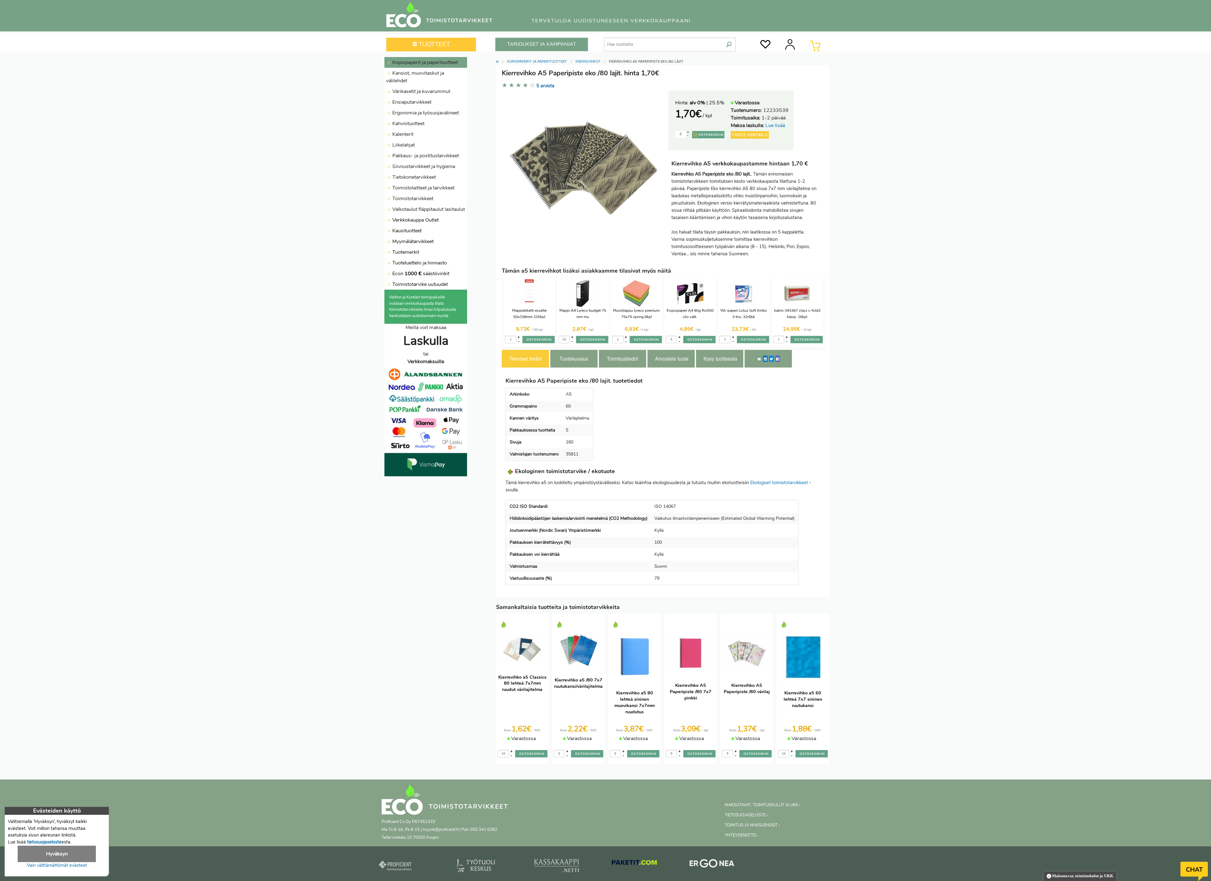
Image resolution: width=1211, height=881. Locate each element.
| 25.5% (707, 102)
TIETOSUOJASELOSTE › (746, 815)
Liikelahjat (403, 145)
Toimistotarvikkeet (412, 198)
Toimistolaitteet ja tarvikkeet (422, 187)
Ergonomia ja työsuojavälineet (425, 112)
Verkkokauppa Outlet (415, 220)
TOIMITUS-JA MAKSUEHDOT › (752, 825)
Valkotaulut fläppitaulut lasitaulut (428, 209)
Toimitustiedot (622, 358)
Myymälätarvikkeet (412, 241)
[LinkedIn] (765, 359)
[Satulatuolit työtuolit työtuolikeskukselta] (475, 867)
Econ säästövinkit (420, 273)
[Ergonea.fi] (711, 864)
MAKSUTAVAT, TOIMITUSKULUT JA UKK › (762, 805)
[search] (729, 42)
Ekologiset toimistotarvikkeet (779, 482)
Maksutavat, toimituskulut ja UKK (1082, 876)
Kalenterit (402, 134)
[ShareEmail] (759, 359)
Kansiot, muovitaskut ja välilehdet (415, 77)
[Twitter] (771, 359)
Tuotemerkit (405, 252)
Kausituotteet (406, 230)
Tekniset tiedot (525, 358)
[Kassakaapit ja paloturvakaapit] (556, 867)
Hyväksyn (57, 853)
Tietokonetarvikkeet (413, 177)
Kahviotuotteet (407, 123)
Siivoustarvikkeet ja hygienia (423, 166)
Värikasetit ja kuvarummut (420, 91)
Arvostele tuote (671, 358)
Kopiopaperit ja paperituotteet (424, 62)
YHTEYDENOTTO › (741, 835)
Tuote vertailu (750, 134)
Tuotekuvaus (573, 358)
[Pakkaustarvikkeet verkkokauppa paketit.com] (634, 864)
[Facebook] (777, 359)
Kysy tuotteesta (720, 358)
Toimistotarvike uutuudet (419, 284)
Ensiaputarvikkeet (411, 102)
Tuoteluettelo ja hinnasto (419, 262)
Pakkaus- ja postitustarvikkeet (425, 155)
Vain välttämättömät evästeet (57, 865)
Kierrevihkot (588, 61)
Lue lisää (775, 125)
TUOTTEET (433, 44)
